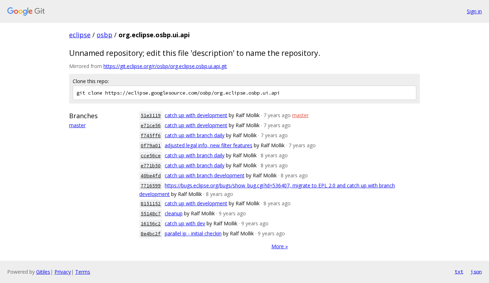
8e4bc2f (151, 234)
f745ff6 (151, 136)
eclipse (80, 34)
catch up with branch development (205, 175)
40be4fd (151, 176)
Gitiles (43, 271)
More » (279, 246)
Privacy (62, 271)
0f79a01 (151, 146)
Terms (82, 271)
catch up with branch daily (194, 135)
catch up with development (196, 115)
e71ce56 (151, 126)
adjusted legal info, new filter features (208, 145)
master (77, 125)
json (476, 271)
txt (459, 271)
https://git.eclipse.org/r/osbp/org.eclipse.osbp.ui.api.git (165, 66)
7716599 (151, 186)
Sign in (474, 11)
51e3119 (151, 115)
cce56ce (151, 156)
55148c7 (151, 214)
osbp (104, 34)
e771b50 (151, 166)
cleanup (174, 213)
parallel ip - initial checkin (193, 233)
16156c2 (151, 224)
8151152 (151, 204)
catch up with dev (185, 223)
